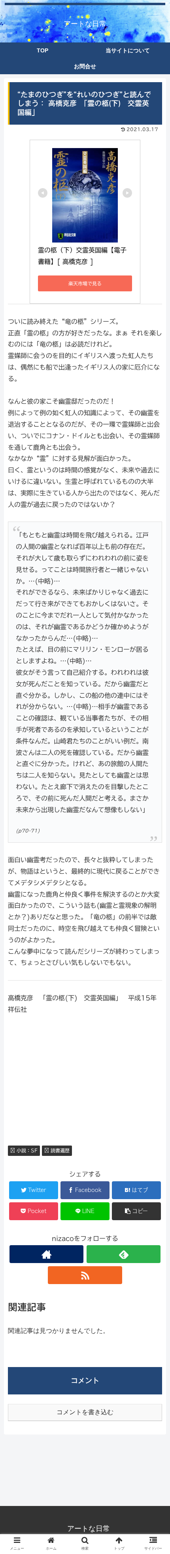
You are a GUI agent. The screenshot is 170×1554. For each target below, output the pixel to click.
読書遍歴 (59, 1150)
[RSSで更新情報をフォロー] (85, 1275)
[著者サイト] (46, 1254)
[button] (154, 991)
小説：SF (26, 1150)
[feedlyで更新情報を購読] (124, 1254)
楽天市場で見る (85, 283)
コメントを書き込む (85, 1412)
